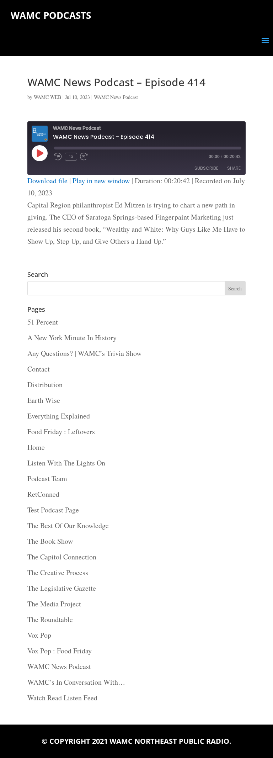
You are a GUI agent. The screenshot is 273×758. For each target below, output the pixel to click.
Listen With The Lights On (66, 463)
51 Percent (42, 322)
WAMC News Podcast (116, 97)
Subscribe (206, 168)
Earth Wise (43, 400)
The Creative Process (57, 572)
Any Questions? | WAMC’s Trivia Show (84, 353)
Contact (38, 369)
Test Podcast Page (53, 510)
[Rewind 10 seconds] (58, 156)
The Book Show (50, 541)
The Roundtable (50, 619)
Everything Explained (58, 416)
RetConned (43, 494)
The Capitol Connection (61, 557)
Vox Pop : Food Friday (59, 651)
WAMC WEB (47, 97)
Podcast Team (47, 478)
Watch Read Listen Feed (62, 697)
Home (36, 447)
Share (234, 168)
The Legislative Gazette (61, 588)
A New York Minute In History (72, 337)
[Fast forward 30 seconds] (84, 156)
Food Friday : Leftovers (61, 431)
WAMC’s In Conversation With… (76, 682)
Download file (47, 180)
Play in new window (101, 180)
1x (71, 156)
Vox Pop (39, 635)
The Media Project (54, 604)
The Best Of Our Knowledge (68, 525)
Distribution (45, 384)
